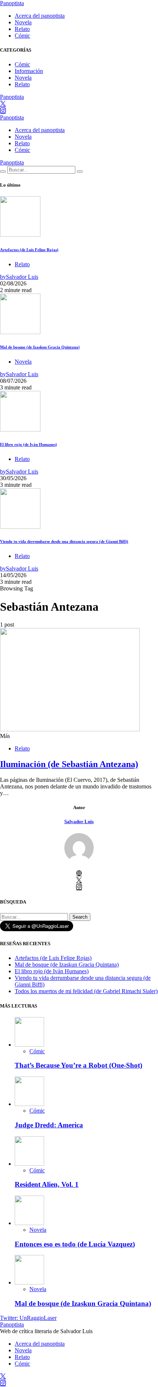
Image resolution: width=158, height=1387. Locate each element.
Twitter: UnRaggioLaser (28, 1318)
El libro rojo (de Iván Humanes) (28, 444)
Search (79, 917)
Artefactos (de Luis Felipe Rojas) (29, 249)
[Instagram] (3, 111)
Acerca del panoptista (40, 16)
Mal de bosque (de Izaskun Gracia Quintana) (40, 347)
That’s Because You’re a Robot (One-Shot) (78, 1065)
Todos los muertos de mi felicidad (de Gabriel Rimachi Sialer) (86, 991)
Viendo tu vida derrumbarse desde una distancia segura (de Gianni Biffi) (64, 541)
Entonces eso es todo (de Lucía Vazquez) (75, 1244)
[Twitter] (3, 104)
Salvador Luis (79, 821)
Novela (23, 22)
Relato (22, 29)
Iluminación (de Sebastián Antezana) (69, 764)
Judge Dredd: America (49, 1125)
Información (29, 71)
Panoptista (12, 3)
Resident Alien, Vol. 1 (47, 1184)
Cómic (22, 35)
